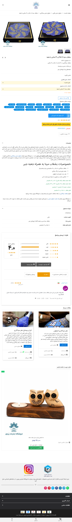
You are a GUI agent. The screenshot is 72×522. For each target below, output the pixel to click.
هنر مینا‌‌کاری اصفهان (61, 331)
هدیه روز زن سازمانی (20, 109)
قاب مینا (67, 107)
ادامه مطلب (63, 345)
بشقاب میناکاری (48, 104)
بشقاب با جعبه (66, 104)
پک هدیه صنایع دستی (43, 109)
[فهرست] (69, 5)
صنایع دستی (31, 104)
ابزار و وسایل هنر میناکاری (23, 330)
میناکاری (39, 104)
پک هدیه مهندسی (54, 109)
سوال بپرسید (30, 265)
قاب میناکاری (59, 107)
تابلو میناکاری (57, 104)
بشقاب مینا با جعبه (39, 107)
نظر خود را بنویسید (43, 265)
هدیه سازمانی (29, 107)
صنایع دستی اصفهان (22, 104)
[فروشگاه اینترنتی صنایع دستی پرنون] (36, 5)
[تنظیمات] (3, 5)
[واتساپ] (67, 488)
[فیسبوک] (56, 488)
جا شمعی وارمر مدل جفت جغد (36, 438)
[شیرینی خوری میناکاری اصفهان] (2, 57)
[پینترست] (49, 488)
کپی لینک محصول (64, 98)
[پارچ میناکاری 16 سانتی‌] (5, 57)
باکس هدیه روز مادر (31, 109)
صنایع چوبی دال (34, 445)
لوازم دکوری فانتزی (65, 109)
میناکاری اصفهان (50, 107)
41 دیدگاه (63, 355)
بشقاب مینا (12, 104)
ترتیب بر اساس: (63, 274)
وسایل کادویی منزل (9, 107)
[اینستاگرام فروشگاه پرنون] (17, 470)
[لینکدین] (60, 488)
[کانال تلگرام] (63, 488)
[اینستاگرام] (45, 488)
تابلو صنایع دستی (20, 107)
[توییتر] (52, 488)
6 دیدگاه (27, 358)
